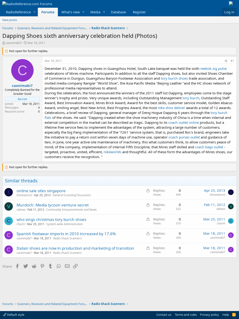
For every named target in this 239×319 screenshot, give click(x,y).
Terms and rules (186, 314)
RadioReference (18, 12)
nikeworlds (112, 151)
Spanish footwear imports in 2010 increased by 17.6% (66, 233)
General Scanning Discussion (72, 195)
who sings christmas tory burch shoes (51, 219)
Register (139, 12)
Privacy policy (209, 314)
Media (95, 12)
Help (225, 314)
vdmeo (21, 210)
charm (21, 224)
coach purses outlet (184, 137)
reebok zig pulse (213, 68)
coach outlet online (183, 122)
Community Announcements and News (71, 210)
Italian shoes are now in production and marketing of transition (75, 248)
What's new (70, 12)
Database (118, 12)
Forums (47, 12)
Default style (15, 314)
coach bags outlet (209, 147)
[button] (34, 12)
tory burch (191, 98)
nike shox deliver (171, 107)
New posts (9, 20)
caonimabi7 (14, 43)
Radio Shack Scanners (67, 238)
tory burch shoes (174, 78)
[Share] (226, 61)
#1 (232, 61)
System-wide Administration (64, 224)
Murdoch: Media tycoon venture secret (53, 205)
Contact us (163, 314)
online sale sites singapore (41, 190)
